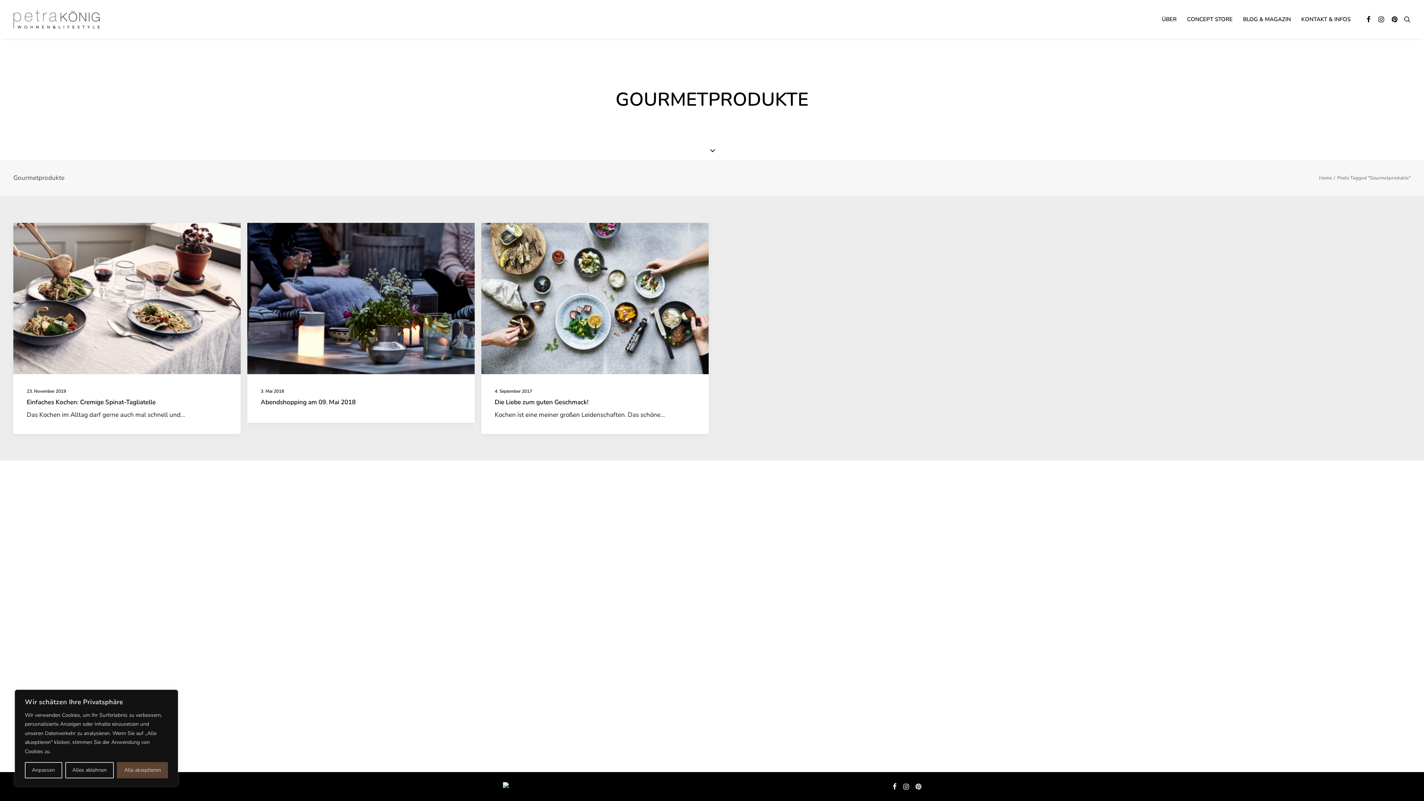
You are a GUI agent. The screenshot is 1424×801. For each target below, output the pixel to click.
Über (1169, 19)
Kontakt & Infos (1326, 19)
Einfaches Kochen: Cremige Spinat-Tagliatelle (91, 402)
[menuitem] (1169, 19)
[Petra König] (56, 19)
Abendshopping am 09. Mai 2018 (308, 402)
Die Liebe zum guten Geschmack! (542, 402)
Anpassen (43, 770)
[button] (1369, 19)
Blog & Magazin (1267, 19)
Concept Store (1210, 19)
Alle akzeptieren (142, 770)
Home (1325, 178)
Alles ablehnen (89, 770)
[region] (96, 738)
